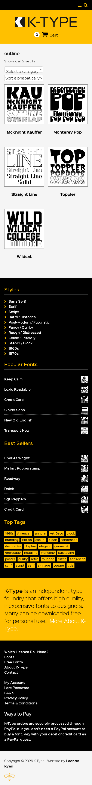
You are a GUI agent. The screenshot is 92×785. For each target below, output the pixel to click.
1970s (14, 353)
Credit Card (14, 399)
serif (31, 565)
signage (44, 565)
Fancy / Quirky (21, 327)
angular (40, 533)
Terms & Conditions (20, 703)
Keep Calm (13, 379)
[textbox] (23, 71)
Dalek (9, 488)
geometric (62, 546)
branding (12, 540)
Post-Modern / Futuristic (29, 322)
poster (10, 559)
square (58, 565)
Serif (12, 306)
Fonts (9, 656)
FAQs (8, 692)
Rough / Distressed (25, 332)
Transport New (17, 430)
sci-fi (8, 565)
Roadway (12, 478)
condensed (69, 540)
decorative (13, 546)
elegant (45, 546)
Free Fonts (13, 662)
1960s (14, 348)
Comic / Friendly (22, 337)
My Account (14, 682)
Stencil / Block (21, 342)
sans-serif (77, 559)
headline (30, 553)
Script (14, 311)
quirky (23, 559)
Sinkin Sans (14, 409)
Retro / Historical (23, 316)
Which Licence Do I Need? (26, 651)
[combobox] (23, 69)
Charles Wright (17, 457)
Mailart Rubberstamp (22, 468)
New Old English (18, 420)
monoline (48, 553)
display (30, 546)
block (71, 533)
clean (53, 540)
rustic (62, 559)
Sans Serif (17, 301)
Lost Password (17, 687)
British (27, 540)
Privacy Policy (16, 697)
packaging (66, 553)
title (70, 565)
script (20, 565)
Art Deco (56, 533)
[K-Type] (46, 25)
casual (40, 540)
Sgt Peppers (15, 498)
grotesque (13, 553)
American (24, 533)
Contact (11, 672)
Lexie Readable (17, 389)
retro (34, 559)
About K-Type (16, 667)
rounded (48, 559)
